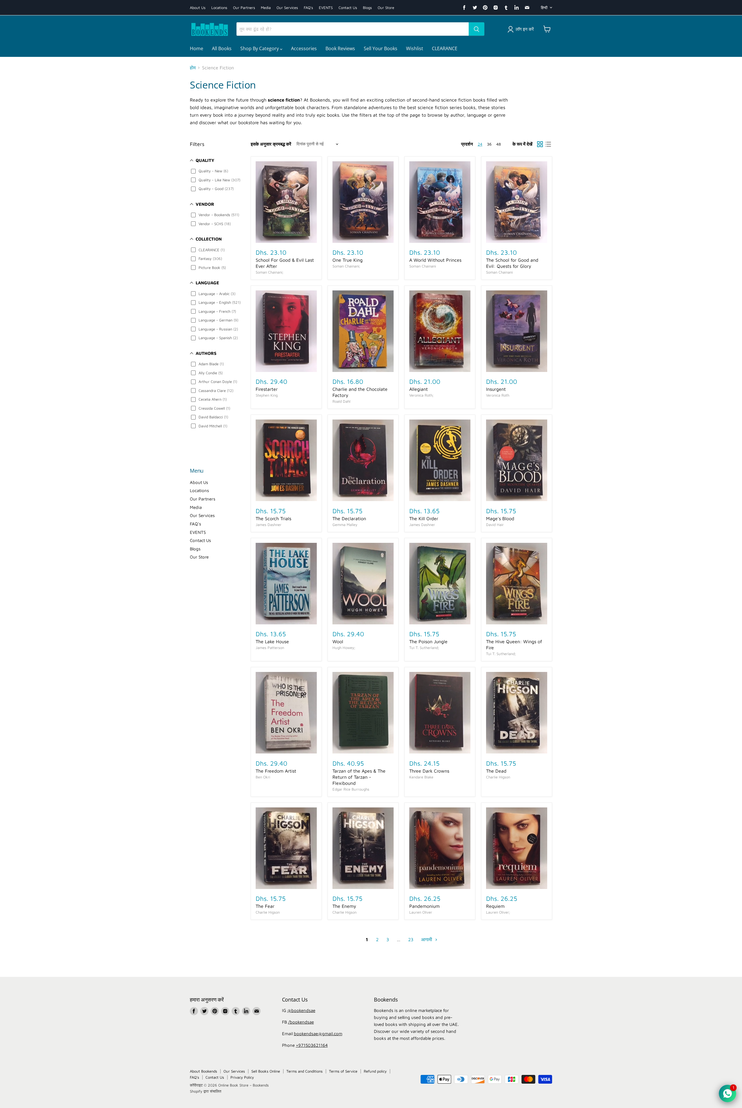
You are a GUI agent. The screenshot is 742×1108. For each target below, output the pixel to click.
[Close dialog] (429, 462)
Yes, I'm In (371, 642)
